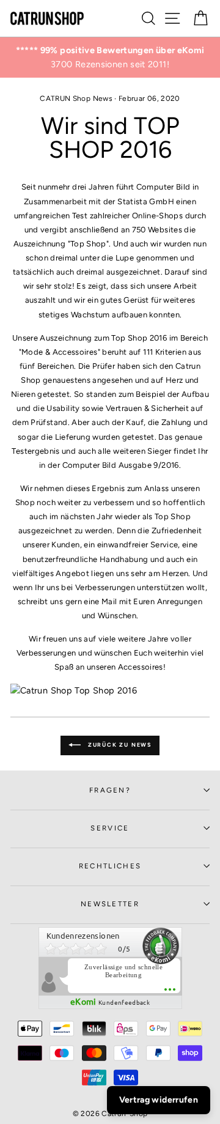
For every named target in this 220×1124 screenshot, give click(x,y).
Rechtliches (110, 866)
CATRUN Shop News (76, 98)
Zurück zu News (119, 744)
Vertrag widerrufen (158, 1100)
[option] (110, 57)
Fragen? (110, 790)
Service (109, 828)
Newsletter (110, 904)
